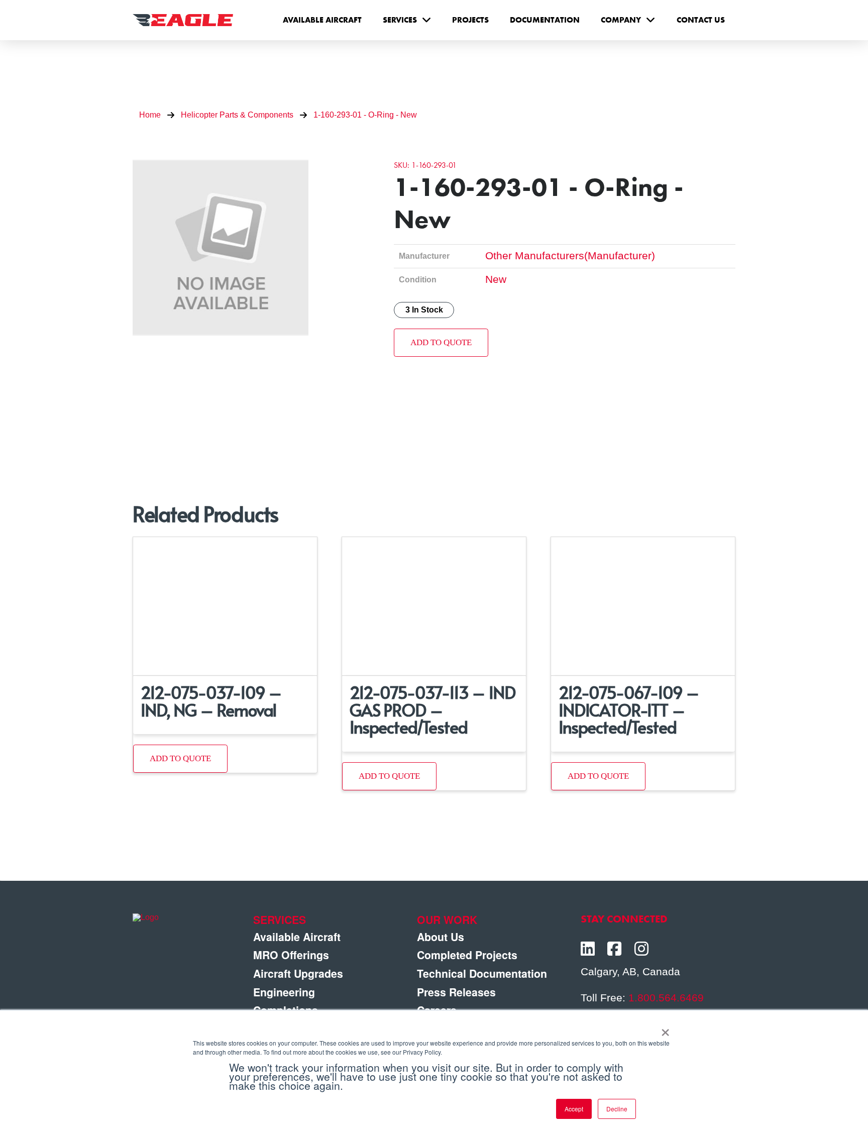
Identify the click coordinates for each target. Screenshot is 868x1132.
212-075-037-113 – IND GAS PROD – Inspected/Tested (432, 709)
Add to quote (441, 342)
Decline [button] (616, 1108)
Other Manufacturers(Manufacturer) (570, 256)
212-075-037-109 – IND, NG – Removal (211, 700)
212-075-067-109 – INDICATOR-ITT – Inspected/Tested (629, 709)
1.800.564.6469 (666, 998)
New (495, 279)
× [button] (665, 1029)
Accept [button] (574, 1108)
